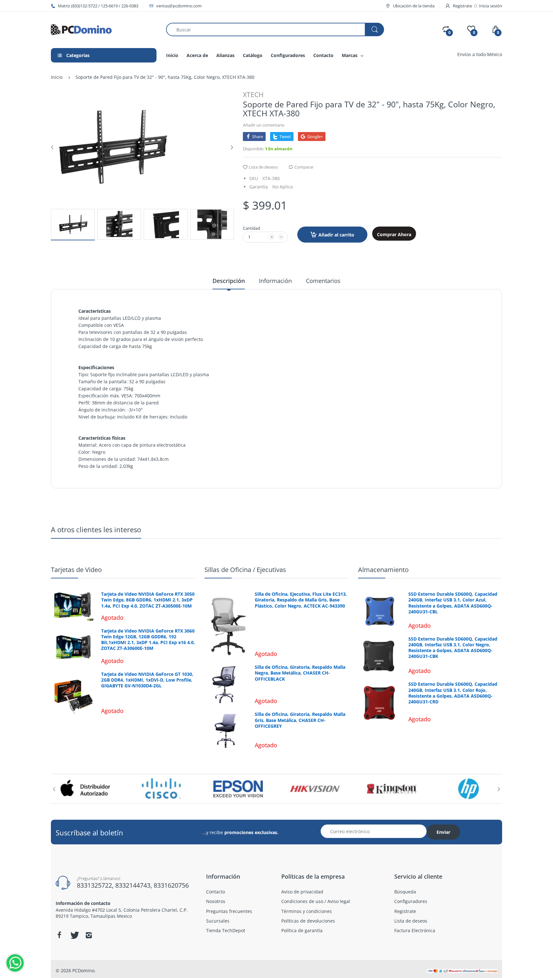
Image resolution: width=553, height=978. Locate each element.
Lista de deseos (263, 167)
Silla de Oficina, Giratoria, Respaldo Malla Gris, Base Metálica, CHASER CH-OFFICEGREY (300, 720)
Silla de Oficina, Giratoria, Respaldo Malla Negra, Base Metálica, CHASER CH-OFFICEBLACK (300, 673)
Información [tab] (275, 281)
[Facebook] (59, 935)
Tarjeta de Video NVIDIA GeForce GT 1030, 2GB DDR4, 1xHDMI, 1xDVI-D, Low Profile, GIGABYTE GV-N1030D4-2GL (147, 680)
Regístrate (462, 6)
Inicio (56, 77)
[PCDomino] (81, 29)
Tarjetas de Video (76, 569)
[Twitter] (73, 935)
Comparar (304, 167)
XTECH (253, 94)
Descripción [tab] (228, 281)
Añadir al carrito (336, 235)
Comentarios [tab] (323, 281)
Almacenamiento (383, 569)
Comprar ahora (394, 234)
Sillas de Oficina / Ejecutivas (245, 569)
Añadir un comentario (264, 125)
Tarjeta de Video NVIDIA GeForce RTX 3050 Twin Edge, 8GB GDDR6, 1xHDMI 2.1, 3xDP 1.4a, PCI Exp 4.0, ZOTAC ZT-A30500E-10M (148, 600)
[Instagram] (88, 935)
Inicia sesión (490, 6)
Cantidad (251, 228)
